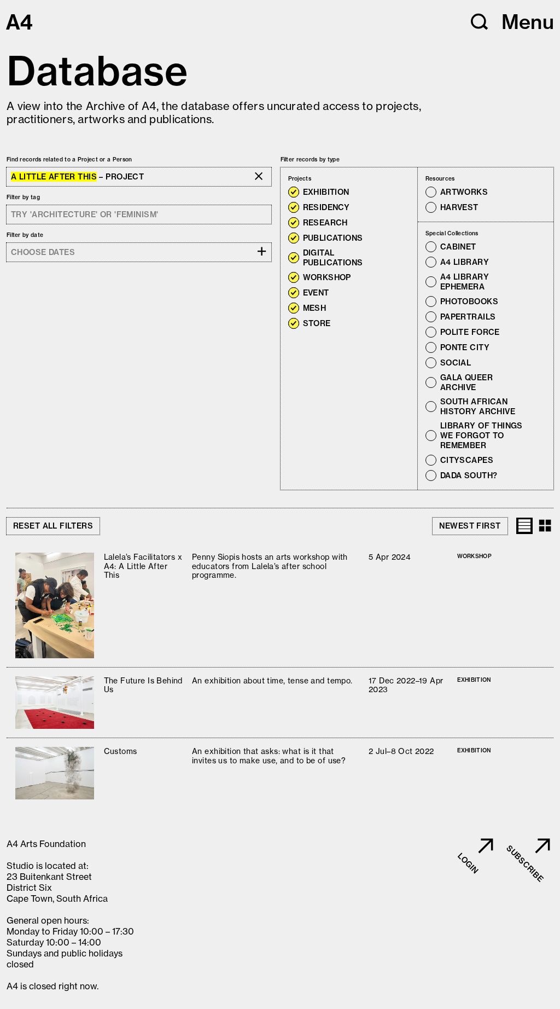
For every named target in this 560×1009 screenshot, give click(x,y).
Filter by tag (23, 197)
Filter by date (25, 235)
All (318, 178)
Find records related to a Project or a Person (69, 159)
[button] (479, 22)
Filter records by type (310, 159)
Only (361, 192)
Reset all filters (53, 526)
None (334, 178)
